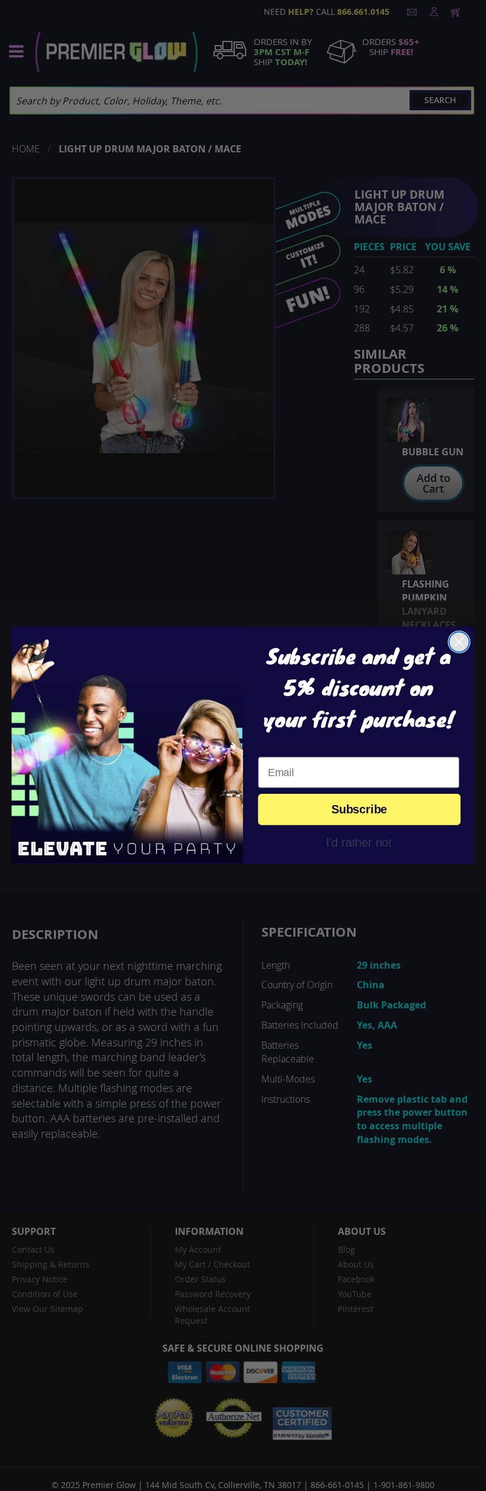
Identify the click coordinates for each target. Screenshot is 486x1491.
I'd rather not (359, 842)
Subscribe (359, 809)
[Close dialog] (459, 642)
